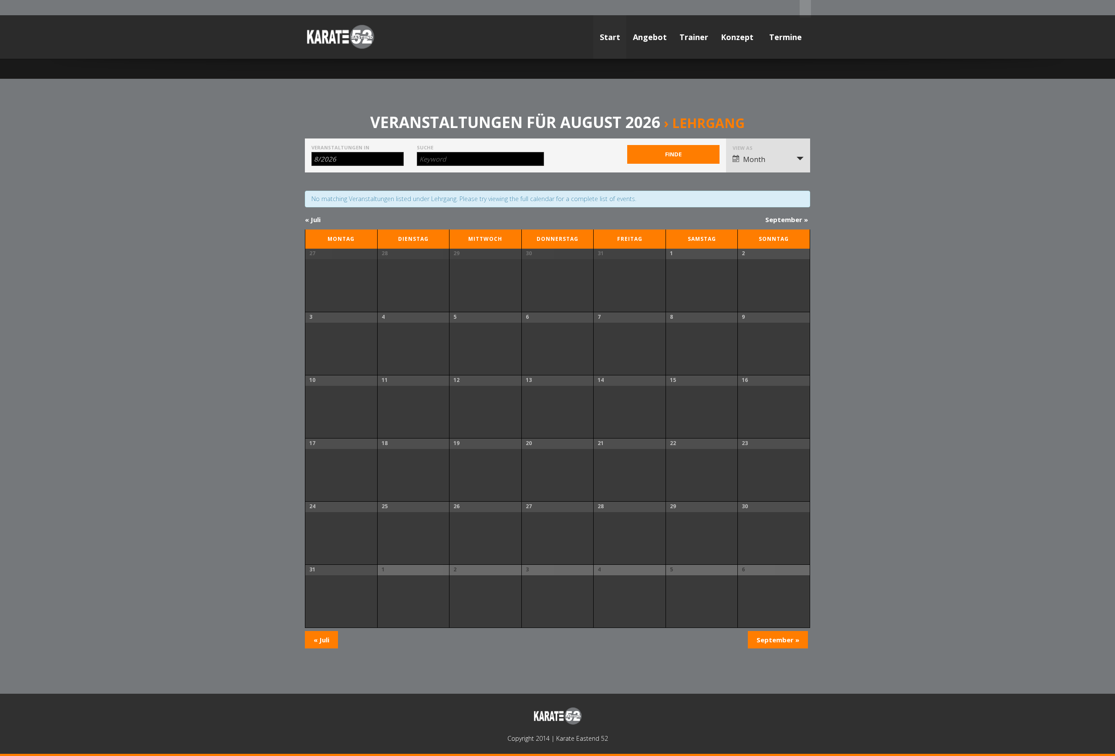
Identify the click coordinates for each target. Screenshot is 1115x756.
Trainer (693, 37)
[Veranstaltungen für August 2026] (340, 37)
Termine (786, 37)
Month (754, 159)
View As (743, 147)
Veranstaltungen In (340, 147)
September (786, 219)
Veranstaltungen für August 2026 (515, 122)
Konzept (738, 37)
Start (610, 37)
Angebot (650, 37)
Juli (313, 219)
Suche (425, 147)
